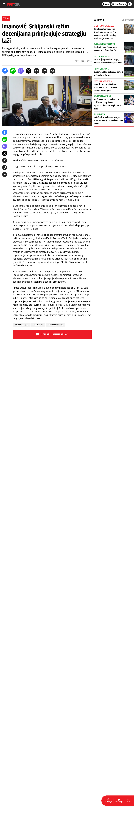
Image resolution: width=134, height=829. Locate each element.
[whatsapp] (13, 71)
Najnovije (108, 801)
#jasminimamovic (55, 324)
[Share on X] (28, 71)
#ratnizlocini (38, 324)
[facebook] (5, 71)
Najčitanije (119, 802)
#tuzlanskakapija (21, 324)
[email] (36, 71)
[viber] (21, 71)
